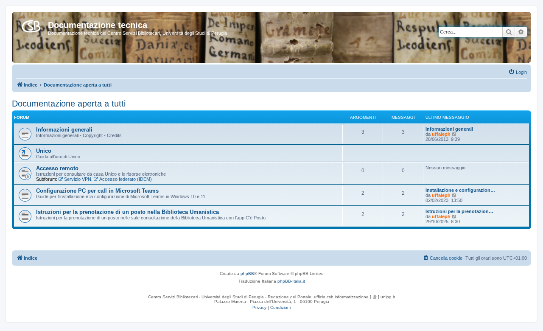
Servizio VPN (77, 179)
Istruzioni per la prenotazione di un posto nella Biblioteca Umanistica (127, 212)
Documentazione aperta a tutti (69, 103)
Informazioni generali (64, 129)
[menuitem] (517, 72)
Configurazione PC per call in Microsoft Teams (97, 191)
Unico (43, 151)
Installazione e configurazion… (460, 190)
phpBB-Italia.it (291, 281)
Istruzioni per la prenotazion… (459, 211)
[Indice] (31, 24)
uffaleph (441, 134)
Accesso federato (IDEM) (125, 179)
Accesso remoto (57, 168)
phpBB (247, 273)
